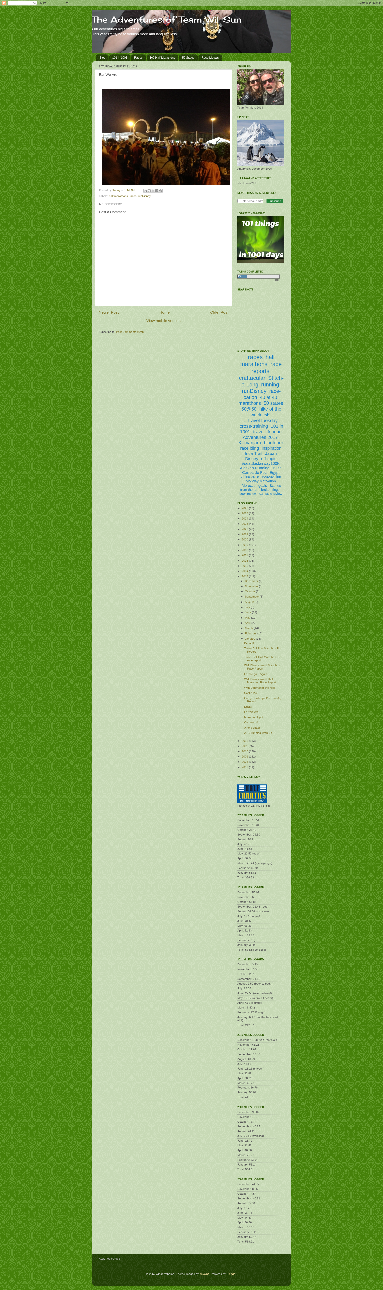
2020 (245, 539)
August (250, 602)
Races (138, 57)
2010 (245, 751)
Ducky (248, 706)
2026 (245, 508)
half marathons (118, 196)
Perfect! (249, 643)
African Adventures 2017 (262, 434)
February (251, 633)
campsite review (270, 493)
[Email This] (145, 191)
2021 (245, 534)
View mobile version (163, 321)
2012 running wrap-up (258, 732)
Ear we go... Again (255, 674)
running (270, 385)
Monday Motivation (261, 481)
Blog (102, 57)
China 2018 (250, 477)
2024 (245, 518)
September (252, 596)
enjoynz (204, 1273)
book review (248, 493)
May (248, 617)
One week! (251, 722)
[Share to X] (153, 191)
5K (267, 414)
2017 (245, 555)
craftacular (252, 378)
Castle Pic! (251, 692)
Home (164, 312)
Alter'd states (252, 727)
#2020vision (271, 477)
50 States (188, 57)
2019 (245, 544)
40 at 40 (268, 397)
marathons (250, 403)
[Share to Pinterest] (161, 191)
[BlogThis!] (149, 191)
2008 (245, 761)
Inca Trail (253, 453)
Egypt (274, 472)
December (252, 581)
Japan (271, 453)
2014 (245, 571)
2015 (245, 565)
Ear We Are (251, 711)
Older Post (219, 312)
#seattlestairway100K (261, 463)
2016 (245, 560)
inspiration (271, 448)
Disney (251, 458)
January (250, 638)
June (248, 612)
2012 (245, 740)
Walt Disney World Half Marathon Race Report (260, 681)
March (249, 628)
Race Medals (210, 57)
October (250, 591)
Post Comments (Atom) (131, 331)
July (248, 607)
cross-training (254, 426)
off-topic (268, 458)
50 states (273, 403)
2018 (245, 550)
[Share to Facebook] (157, 191)
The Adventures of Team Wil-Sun (167, 19)
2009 (245, 756)
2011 (245, 746)
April (248, 622)
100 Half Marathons (162, 57)
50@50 (249, 409)
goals (262, 486)
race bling (249, 448)
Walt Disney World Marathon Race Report (262, 667)
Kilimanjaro (249, 442)
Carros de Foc (254, 472)
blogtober (273, 442)
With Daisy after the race (259, 687)
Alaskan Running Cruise (261, 468)
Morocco (249, 486)
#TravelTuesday (261, 420)
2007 (245, 767)
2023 (245, 523)
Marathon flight (253, 717)
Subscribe (274, 200)
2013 (245, 576)
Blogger (231, 1273)
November (252, 586)
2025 (245, 513)
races (132, 196)
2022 (245, 529)
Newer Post (109, 312)
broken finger (271, 490)
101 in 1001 (119, 57)
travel (259, 431)
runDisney (144, 196)
